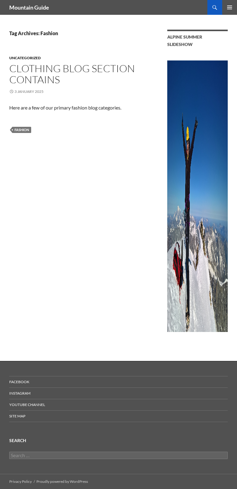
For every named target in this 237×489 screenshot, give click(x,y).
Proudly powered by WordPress (62, 481)
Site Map (17, 416)
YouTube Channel (27, 404)
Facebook (19, 381)
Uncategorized (25, 58)
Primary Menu (229, 7)
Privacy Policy (20, 481)
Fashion (22, 130)
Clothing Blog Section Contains (72, 74)
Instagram (20, 393)
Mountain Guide (29, 7)
